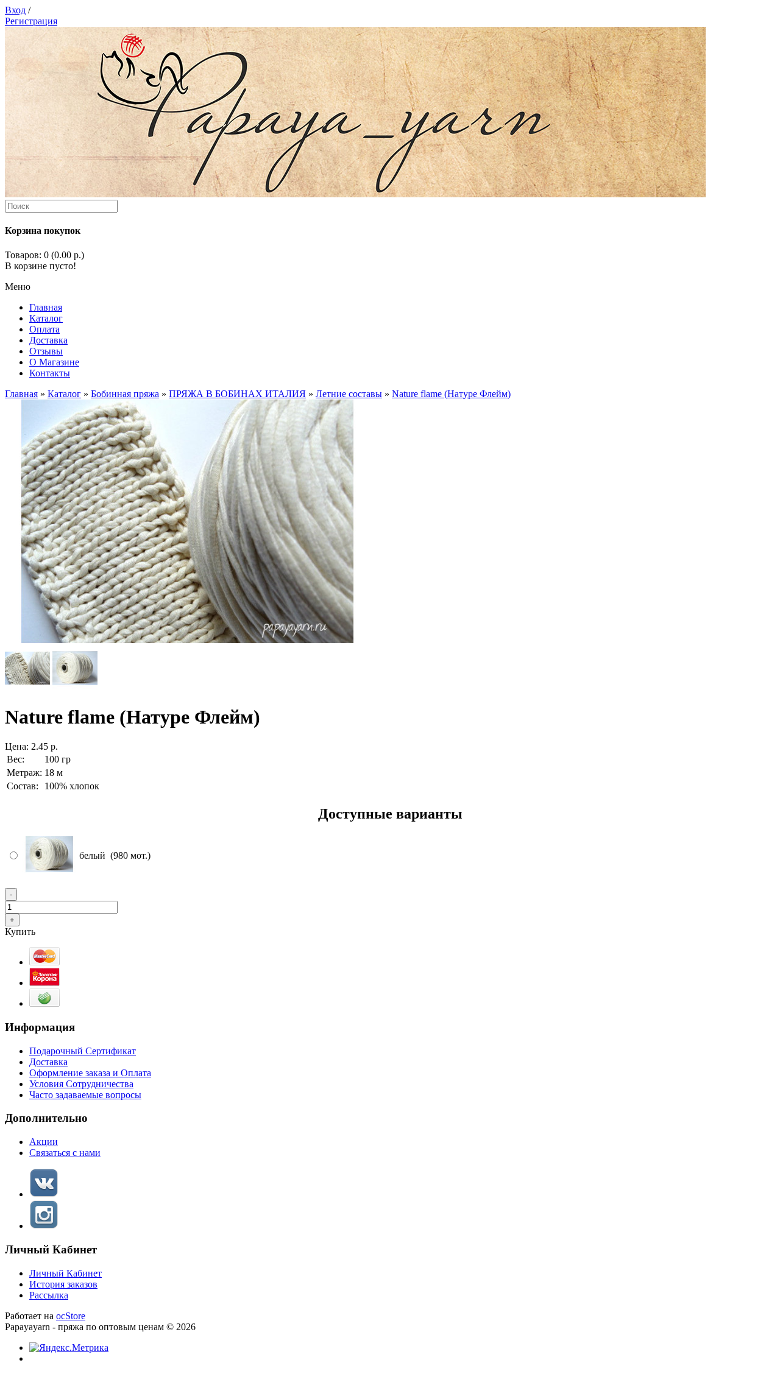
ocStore (70, 1316)
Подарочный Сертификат (82, 1051)
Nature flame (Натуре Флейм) (451, 394)
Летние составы (349, 394)
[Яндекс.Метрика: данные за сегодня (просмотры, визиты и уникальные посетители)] (68, 1347)
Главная (21, 394)
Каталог (64, 394)
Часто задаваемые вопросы (85, 1095)
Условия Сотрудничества (81, 1084)
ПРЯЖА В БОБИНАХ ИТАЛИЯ (237, 394)
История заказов (63, 1284)
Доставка (48, 1062)
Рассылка (48, 1295)
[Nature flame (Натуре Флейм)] (187, 640)
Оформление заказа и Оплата (90, 1073)
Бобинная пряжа (125, 394)
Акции (43, 1141)
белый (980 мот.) (115, 855)
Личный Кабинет (65, 1273)
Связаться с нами (65, 1152)
